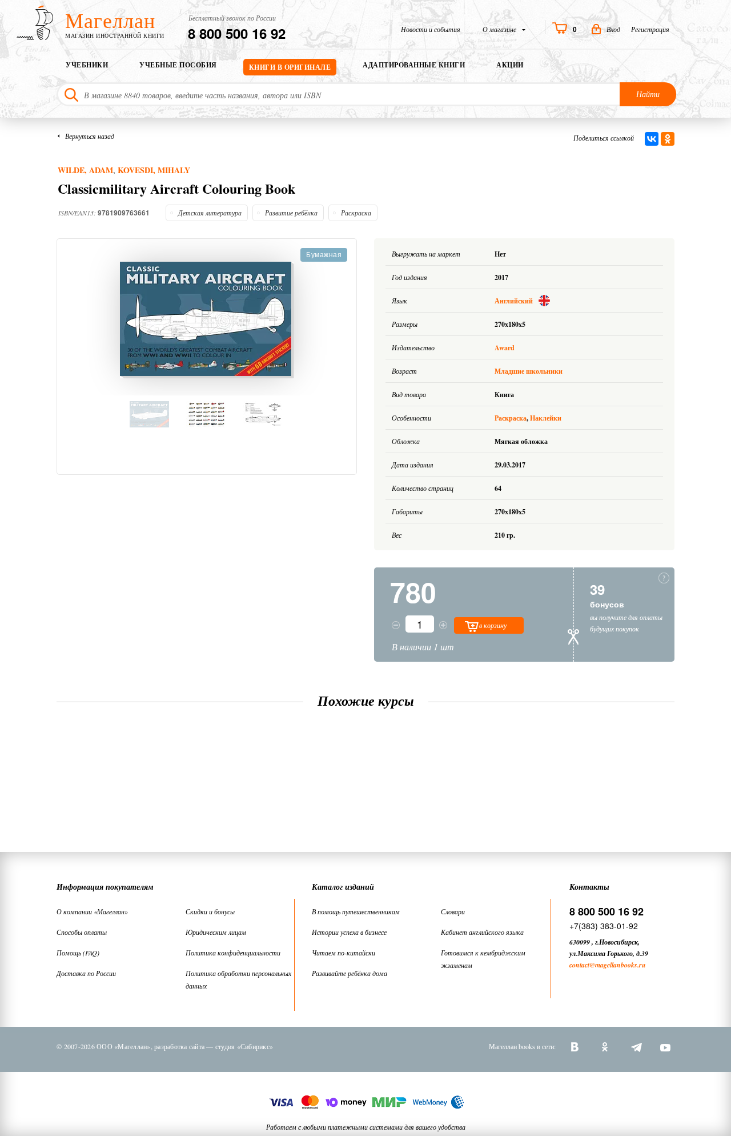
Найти (648, 94)
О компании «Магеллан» (92, 911)
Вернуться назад (89, 136)
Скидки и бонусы (210, 911)
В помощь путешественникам (356, 911)
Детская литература (210, 212)
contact (579, 965)
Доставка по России (86, 973)
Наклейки (545, 418)
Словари (453, 911)
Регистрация (650, 29)
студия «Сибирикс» (244, 1046)
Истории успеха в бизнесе (349, 932)
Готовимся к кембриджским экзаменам (483, 959)
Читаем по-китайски (343, 952)
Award (505, 348)
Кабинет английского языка (482, 932)
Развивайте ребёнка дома (349, 973)
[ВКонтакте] (651, 139)
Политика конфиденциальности (233, 952)
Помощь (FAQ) (78, 952)
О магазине (500, 29)
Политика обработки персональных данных (238, 979)
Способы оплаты (82, 932)
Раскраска (356, 212)
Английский (515, 301)
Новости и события (430, 29)
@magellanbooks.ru (617, 965)
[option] (206, 320)
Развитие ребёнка (291, 212)
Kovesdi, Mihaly (154, 170)
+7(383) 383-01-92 (603, 925)
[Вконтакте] (576, 1046)
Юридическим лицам (216, 932)
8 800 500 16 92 (237, 33)
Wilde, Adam (85, 170)
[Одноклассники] (667, 139)
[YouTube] (665, 1046)
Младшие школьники (529, 371)
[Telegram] (635, 1046)
